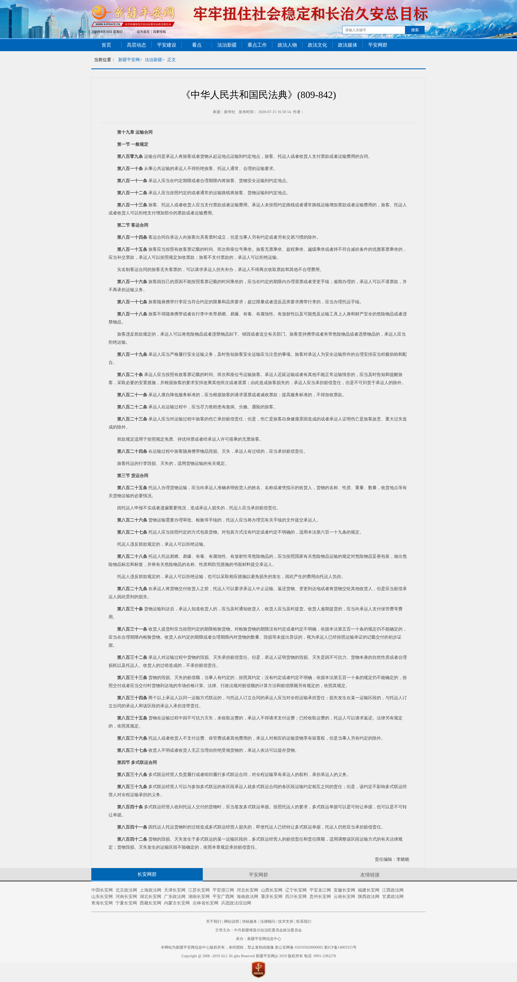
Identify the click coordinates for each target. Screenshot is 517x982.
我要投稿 (159, 32)
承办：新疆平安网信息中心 (258, 939)
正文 (171, 59)
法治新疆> (155, 59)
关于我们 (213, 922)
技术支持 (285, 922)
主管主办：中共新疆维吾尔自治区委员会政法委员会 (258, 930)
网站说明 (231, 922)
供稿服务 (249, 922)
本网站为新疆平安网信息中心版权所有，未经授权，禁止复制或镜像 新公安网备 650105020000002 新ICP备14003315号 (259, 947)
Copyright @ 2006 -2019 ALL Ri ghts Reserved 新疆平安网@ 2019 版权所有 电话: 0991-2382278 (258, 956)
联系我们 (303, 922)
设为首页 (143, 32)
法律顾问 (267, 922)
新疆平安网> (130, 59)
